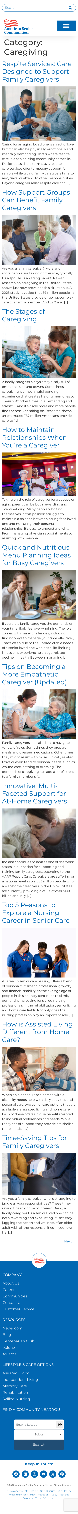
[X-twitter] (52, 1474)
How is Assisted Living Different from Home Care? (37, 1032)
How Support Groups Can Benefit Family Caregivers (36, 200)
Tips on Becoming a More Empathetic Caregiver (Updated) (34, 674)
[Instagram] (34, 1474)
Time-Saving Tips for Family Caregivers (34, 1141)
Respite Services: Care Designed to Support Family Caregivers (37, 71)
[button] (66, 25)
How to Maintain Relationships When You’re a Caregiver (34, 437)
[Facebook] (16, 1474)
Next (70, 1241)
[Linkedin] (25, 1474)
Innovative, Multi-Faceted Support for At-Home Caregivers (34, 793)
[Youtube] (43, 1474)
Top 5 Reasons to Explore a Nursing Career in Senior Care (36, 912)
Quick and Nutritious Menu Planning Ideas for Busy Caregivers (36, 555)
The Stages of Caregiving (23, 315)
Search (39, 1444)
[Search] (70, 7)
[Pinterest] (62, 1474)
